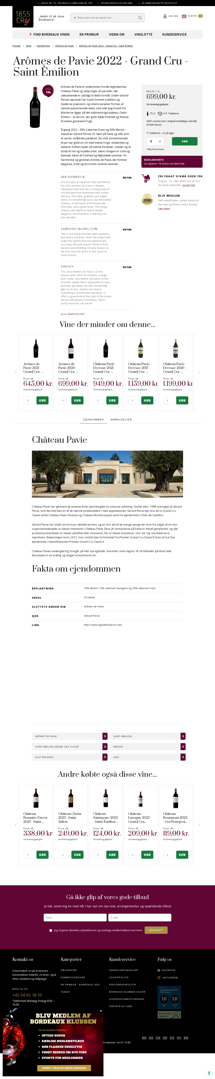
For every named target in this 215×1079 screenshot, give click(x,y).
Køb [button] (185, 141)
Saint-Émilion (122, 736)
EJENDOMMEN (93, 419)
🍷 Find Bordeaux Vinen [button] (49, 34)
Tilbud (65, 991)
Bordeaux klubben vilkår (127, 991)
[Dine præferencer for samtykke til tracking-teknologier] (209, 1073)
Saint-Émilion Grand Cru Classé (57, 746)
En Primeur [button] (89, 34)
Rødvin (118, 746)
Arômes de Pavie (46, 736)
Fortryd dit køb (120, 1006)
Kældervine (69, 970)
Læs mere (164, 208)
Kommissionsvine (73, 977)
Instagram (170, 977)
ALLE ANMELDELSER (72, 314)
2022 (116, 757)
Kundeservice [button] (174, 34)
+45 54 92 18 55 (27, 995)
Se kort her (188, 185)
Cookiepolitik (119, 977)
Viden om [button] (116, 34)
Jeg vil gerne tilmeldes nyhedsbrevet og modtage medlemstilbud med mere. (99, 929)
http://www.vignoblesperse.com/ (103, 624)
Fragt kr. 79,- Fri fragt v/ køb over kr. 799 (66, 3)
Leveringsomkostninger (126, 999)
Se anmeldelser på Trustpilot (159, 3)
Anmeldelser (121, 419)
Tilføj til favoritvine (155, 149)
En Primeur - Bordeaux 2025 (80, 984)
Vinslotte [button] (144, 34)
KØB (42, 400)
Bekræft (156, 930)
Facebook (169, 970)
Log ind (173, 16)
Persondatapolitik (122, 984)
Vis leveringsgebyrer (157, 104)
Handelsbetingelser (123, 970)
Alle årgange (44, 757)
